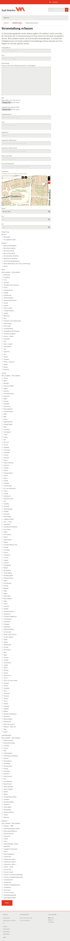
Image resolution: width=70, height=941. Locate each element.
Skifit (5, 652)
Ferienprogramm (8, 290)
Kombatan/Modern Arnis (10, 545)
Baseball (6, 401)
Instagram (52, 922)
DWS (5, 750)
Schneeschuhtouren (9, 611)
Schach (6, 603)
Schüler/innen (7, 882)
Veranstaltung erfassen (31, 23)
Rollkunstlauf (7, 596)
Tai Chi (5, 678)
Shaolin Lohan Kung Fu (10, 634)
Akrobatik (6, 383)
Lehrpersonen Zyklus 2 (10, 862)
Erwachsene (7, 836)
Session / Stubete (9, 336)
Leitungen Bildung (8, 310)
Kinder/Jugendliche (9, 854)
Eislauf (5, 460)
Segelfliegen (7, 627)
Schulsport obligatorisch (10, 616)
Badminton (7, 396)
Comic (5, 280)
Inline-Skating (7, 516)
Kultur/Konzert (8, 776)
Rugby (5, 601)
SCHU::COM (7, 326)
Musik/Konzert (8, 784)
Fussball (6, 493)
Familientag (7, 763)
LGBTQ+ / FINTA (8, 867)
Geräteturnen (7, 496)
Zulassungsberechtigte (10, 897)
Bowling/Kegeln (8, 424)
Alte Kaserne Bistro (9, 251)
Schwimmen (7, 621)
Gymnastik (6, 506)
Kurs (5, 779)
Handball (6, 511)
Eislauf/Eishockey (8, 463)
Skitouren (6, 657)
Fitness (5, 478)
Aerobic (6, 378)
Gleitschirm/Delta (8, 498)
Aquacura (6, 391)
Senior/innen (7, 890)
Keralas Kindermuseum (10, 300)
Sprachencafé (7, 346)
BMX (5, 416)
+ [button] (48, 177)
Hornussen (7, 514)
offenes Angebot (8, 789)
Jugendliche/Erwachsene (10, 849)
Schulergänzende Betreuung (11, 331)
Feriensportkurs (8, 766)
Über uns (6, 17)
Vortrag (5, 367)
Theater (6, 357)
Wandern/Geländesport (10, 714)
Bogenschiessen (8, 422)
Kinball (5, 537)
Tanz (5, 354)
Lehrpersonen (7, 856)
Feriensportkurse (8, 473)
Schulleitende (7, 887)
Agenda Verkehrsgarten (10, 245)
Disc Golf (6, 442)
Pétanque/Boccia (8, 578)
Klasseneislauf (7, 539)
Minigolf (6, 568)
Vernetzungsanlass (9, 812)
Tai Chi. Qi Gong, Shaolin (10, 680)
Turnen (5, 701)
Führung (6, 293)
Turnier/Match (7, 807)
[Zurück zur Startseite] (13, 11)
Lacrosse (6, 557)
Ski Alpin (6, 647)
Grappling (6, 504)
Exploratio (6, 282)
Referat (6, 794)
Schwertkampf (7, 619)
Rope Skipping (7, 598)
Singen (5, 639)
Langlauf (6, 560)
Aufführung (7, 275)
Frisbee (6, 491)
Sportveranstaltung (9, 802)
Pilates (5, 580)
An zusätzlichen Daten (10, 239)
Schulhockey (7, 614)
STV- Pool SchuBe (9, 892)
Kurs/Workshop (8, 781)
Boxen (5, 427)
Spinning (6, 670)
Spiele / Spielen (8, 344)
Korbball (6, 547)
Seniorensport (7, 632)
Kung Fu (6, 552)
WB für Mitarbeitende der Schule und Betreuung (17, 263)
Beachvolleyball (8, 409)
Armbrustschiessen (9, 393)
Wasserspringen (8, 719)
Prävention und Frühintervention (12, 321)
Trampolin (6, 696)
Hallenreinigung (8, 509)
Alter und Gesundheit (9, 253)
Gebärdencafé (7, 295)
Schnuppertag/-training (10, 797)
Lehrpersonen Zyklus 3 (10, 864)
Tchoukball (6, 688)
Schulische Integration (10, 334)
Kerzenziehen (7, 534)
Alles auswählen (6, 272)
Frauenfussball (7, 486)
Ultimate (6, 703)
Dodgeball (6, 447)
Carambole (7, 429)
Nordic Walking (8, 573)
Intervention (7, 771)
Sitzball (5, 642)
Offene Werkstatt (8, 786)
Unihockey (6, 706)
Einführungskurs (8, 753)
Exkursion (6, 758)
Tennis (5, 691)
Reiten (5, 591)
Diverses (6, 445)
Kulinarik (6, 305)
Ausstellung (7, 277)
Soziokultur (7, 339)
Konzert (6, 303)
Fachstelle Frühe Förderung (11, 285)
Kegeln (5, 532)
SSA (5, 349)
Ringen (5, 593)
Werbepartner (7, 721)
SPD (5, 341)
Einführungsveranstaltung (10, 756)
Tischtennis (7, 693)
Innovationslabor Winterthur (11, 256)
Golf (5, 501)
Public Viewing (7, 323)
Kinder (5, 851)
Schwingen (6, 624)
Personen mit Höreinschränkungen (13, 874)
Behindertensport (8, 411)
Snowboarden (7, 662)
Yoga (5, 729)
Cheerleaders (7, 432)
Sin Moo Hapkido (8, 637)
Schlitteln (6, 609)
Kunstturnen (7, 555)
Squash (6, 673)
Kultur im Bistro (8, 308)
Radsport (6, 588)
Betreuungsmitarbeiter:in (10, 831)
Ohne (5, 234)
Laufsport (6, 562)
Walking (6, 711)
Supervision (7, 804)
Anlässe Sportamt (8, 740)
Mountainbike (7, 570)
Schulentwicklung (8, 328)
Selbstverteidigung (9, 629)
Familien (6, 839)
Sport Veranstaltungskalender (12, 261)
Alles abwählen (16, 272)
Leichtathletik (7, 565)
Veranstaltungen (17, 23)
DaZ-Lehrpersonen (9, 833)
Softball (6, 665)
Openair (6, 791)
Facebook (52, 917)
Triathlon (6, 698)
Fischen (6, 475)
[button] (26, 177)
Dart (5, 439)
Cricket (5, 434)
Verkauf (6, 364)
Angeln (5, 388)
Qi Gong (6, 586)
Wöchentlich (7, 237)
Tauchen (6, 685)
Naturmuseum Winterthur (11, 258)
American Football (8, 386)
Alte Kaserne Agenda (9, 248)
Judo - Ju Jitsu (8, 521)
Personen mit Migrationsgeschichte (13, 877)
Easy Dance (7, 450)
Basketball (6, 404)
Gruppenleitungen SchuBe (11, 844)
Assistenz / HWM (8, 826)
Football (6, 480)
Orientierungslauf (8, 575)
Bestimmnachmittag (9, 743)
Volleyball (6, 708)
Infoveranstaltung (8, 298)
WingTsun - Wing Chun (10, 726)
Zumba (5, 732)
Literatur (6, 313)
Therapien (6, 359)
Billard (5, 414)
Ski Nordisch (7, 650)
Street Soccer (7, 675)
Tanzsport (6, 683)
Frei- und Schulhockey (10, 488)
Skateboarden (7, 644)
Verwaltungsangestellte (10, 895)
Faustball (6, 468)
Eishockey (6, 457)
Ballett (5, 398)
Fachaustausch (8, 761)
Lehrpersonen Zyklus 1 (10, 859)
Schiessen (6, 606)
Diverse (6, 266)
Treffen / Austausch (9, 362)
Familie (5, 287)
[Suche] (66, 10)
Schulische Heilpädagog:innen (12, 885)
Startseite (6, 23)
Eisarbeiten (7, 452)
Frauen (5, 841)
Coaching (6, 745)
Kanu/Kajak (7, 529)
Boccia (5, 419)
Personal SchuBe (8, 872)
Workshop (6, 369)
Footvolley (6, 483)
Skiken (5, 655)
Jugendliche (7, 846)
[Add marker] (49, 183)
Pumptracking (7, 583)
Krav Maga (7, 550)
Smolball (6, 660)
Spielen (6, 668)
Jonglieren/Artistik (8, 519)
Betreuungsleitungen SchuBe (12, 828)
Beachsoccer (7, 406)
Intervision (6, 773)
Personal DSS (7, 869)
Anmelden (55, 2)
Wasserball (6, 716)
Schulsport (6, 799)
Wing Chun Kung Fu (9, 724)
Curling (5, 437)
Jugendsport (7, 524)
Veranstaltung (7, 809)
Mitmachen (7, 316)
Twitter (51, 920)
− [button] (48, 180)
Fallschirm (6, 465)
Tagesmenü (7, 351)
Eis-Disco (6, 455)
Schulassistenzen (8, 880)
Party (5, 318)
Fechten (6, 470)
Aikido (5, 381)
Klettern (6, 542)
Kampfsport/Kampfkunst (10, 527)
